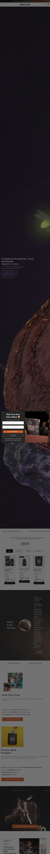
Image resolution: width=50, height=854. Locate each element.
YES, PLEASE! (13, 431)
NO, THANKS (13, 435)
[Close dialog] (47, 412)
